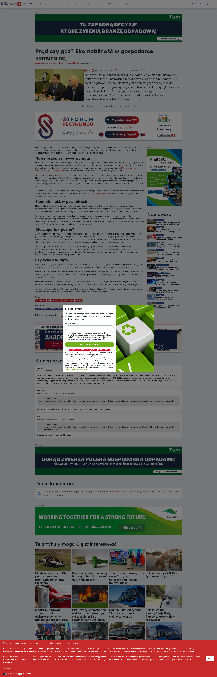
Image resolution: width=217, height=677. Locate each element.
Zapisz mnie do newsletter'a (89, 345)
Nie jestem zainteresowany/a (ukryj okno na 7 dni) (89, 350)
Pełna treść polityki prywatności (76, 369)
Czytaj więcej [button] (9, 668)
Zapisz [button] (209, 658)
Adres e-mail (70, 324)
